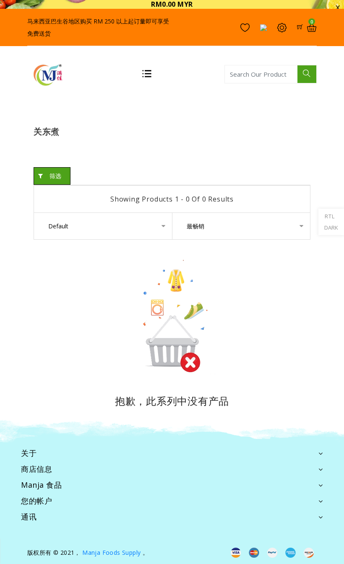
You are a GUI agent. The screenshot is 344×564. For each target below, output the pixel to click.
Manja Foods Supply (111, 552)
